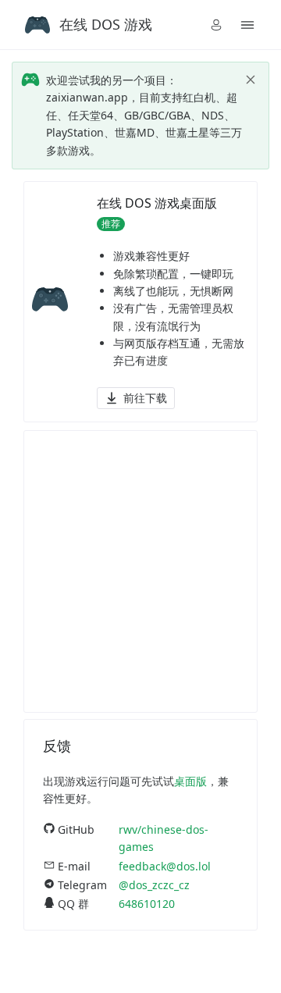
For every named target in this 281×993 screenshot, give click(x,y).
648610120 (147, 903)
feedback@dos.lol (165, 866)
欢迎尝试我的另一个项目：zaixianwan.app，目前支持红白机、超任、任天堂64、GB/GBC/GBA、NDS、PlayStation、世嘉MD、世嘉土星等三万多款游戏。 (144, 115)
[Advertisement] (140, 571)
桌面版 (190, 781)
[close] (250, 79)
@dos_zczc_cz (154, 884)
